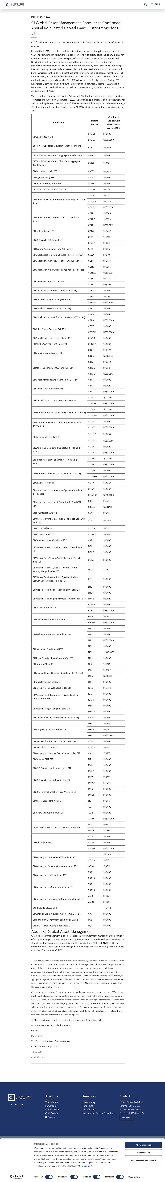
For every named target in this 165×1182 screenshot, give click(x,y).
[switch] (74, 1177)
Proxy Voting (88, 1102)
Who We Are (51, 1102)
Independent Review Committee (98, 1113)
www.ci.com (112, 107)
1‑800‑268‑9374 (136, 1113)
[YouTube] (16, 1104)
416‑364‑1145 (133, 1109)
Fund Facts (87, 1105)
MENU (157, 4)
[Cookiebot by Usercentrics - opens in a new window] (16, 1177)
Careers (51, 1117)
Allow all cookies (143, 1145)
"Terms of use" (85, 1166)
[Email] (21, 1104)
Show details (134, 1177)
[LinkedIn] (11, 1104)
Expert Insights (52, 1109)
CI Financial (53, 1113)
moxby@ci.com (37, 1057)
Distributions (89, 1109)
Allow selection (143, 1152)
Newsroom (50, 1105)
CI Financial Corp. (84, 943)
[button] (145, 4)
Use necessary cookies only (143, 1160)
